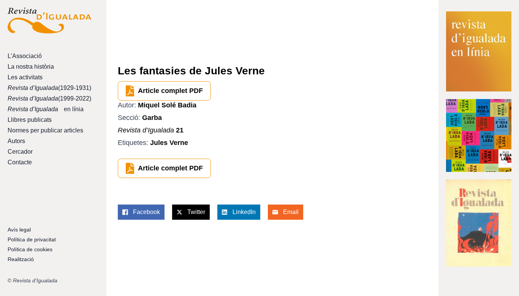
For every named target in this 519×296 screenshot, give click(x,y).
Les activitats (25, 77)
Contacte (20, 162)
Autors (16, 141)
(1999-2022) (49, 98)
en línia (46, 109)
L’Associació (25, 56)
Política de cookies (30, 249)
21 (151, 130)
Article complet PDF (170, 90)
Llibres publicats (30, 120)
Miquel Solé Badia (167, 105)
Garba (152, 117)
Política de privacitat (32, 239)
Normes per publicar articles (45, 130)
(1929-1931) (49, 88)
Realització (21, 259)
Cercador (20, 151)
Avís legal (19, 230)
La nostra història (31, 66)
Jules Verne (169, 142)
